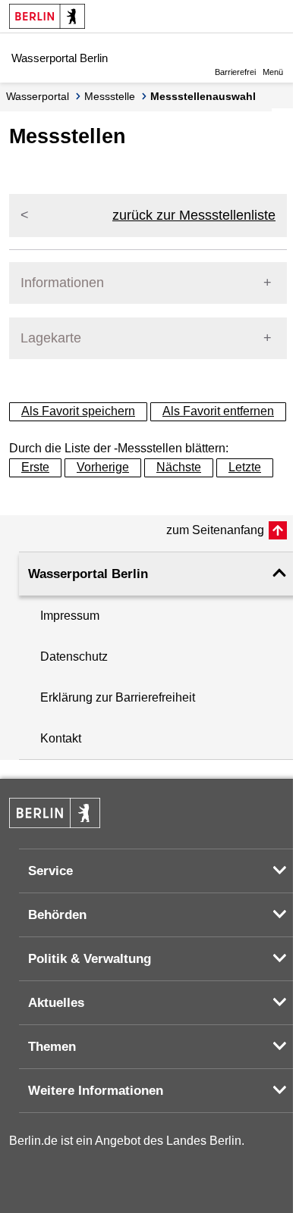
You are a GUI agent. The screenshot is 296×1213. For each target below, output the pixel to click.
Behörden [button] (57, 915)
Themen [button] (52, 1046)
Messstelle (109, 96)
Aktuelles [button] (56, 1003)
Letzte (244, 467)
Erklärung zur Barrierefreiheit (117, 697)
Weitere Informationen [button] (95, 1090)
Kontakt (60, 738)
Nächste (178, 467)
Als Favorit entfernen (218, 411)
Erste (35, 467)
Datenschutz (74, 656)
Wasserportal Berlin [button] (88, 574)
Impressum (69, 615)
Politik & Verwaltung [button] (89, 959)
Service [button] (50, 871)
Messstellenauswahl (203, 96)
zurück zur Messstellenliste (194, 215)
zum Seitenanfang (215, 530)
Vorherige (103, 467)
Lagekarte (50, 337)
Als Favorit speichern (78, 411)
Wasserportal (37, 96)
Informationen (62, 282)
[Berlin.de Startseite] (47, 16)
